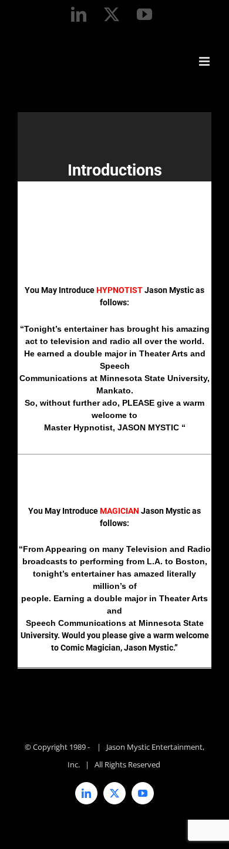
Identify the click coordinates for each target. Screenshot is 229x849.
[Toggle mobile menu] (205, 61)
